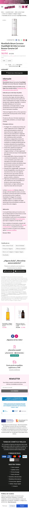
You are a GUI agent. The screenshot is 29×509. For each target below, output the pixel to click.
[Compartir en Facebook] (16, 40)
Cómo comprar (15, 467)
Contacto (15, 486)
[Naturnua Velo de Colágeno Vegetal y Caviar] (21, 314)
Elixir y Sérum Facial (16, 291)
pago (13, 55)
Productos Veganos (12, 293)
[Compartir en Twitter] (19, 40)
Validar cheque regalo (15, 483)
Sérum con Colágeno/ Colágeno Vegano (12, 294)
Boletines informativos (15, 479)
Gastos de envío (15, 474)
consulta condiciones (14, 369)
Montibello (3, 295)
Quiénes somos (15, 469)
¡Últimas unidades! (23, 293)
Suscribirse (14, 391)
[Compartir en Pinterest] (24, 40)
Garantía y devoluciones (15, 476)
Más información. (12, 502)
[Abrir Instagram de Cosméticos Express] (16, 336)
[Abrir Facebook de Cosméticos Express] (12, 336)
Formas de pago (15, 472)
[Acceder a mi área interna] (23, 7)
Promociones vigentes (15, 481)
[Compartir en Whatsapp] (21, 40)
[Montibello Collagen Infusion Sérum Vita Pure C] (8, 314)
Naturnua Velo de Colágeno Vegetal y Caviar (20, 324)
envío (9, 55)
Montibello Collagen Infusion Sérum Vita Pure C (7, 324)
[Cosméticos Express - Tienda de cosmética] (9, 7)
